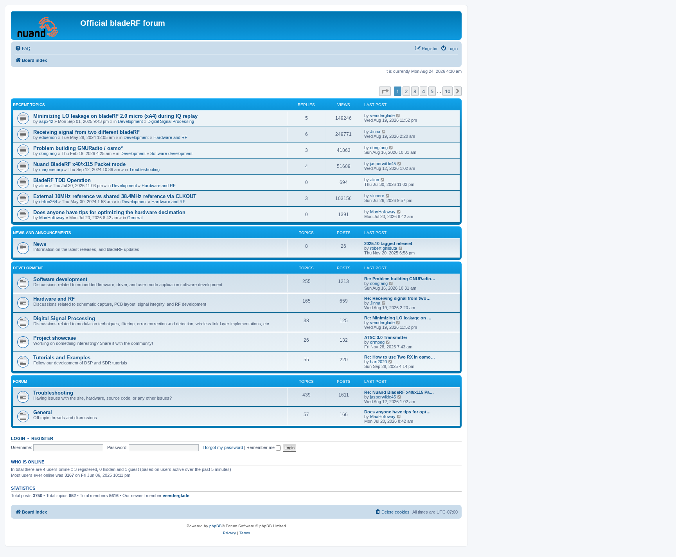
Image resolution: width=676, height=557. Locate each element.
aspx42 (46, 121)
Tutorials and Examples (61, 358)
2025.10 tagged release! (388, 243)
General (134, 217)
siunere (377, 195)
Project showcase (54, 338)
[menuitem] (23, 48)
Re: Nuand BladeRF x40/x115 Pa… (399, 392)
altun (43, 185)
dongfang (48, 153)
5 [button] (432, 91)
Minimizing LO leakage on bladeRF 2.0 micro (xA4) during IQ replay (115, 116)
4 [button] (423, 91)
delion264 (48, 201)
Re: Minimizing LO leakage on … (397, 317)
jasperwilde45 (383, 163)
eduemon (48, 137)
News (39, 244)
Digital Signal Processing (170, 121)
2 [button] (406, 91)
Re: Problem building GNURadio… (399, 278)
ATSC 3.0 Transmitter (385, 337)
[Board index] (46, 25)
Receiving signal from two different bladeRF (86, 132)
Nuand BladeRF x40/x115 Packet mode (79, 164)
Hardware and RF (170, 137)
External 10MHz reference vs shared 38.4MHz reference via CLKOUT (114, 196)
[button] (385, 91)
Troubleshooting (144, 169)
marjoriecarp (51, 169)
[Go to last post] (398, 115)
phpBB (215, 526)
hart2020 (378, 361)
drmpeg (377, 342)
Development (130, 121)
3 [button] (415, 91)
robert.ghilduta (383, 248)
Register (42, 438)
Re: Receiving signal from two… (397, 298)
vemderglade (382, 115)
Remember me (261, 447)
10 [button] (447, 91)
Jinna (375, 131)
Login (18, 438)
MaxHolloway (52, 217)
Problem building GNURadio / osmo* (78, 148)
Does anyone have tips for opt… (397, 411)
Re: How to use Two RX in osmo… (399, 357)
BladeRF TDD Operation (62, 180)
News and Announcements (42, 233)
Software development (171, 153)
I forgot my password (223, 447)
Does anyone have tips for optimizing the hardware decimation (109, 212)
